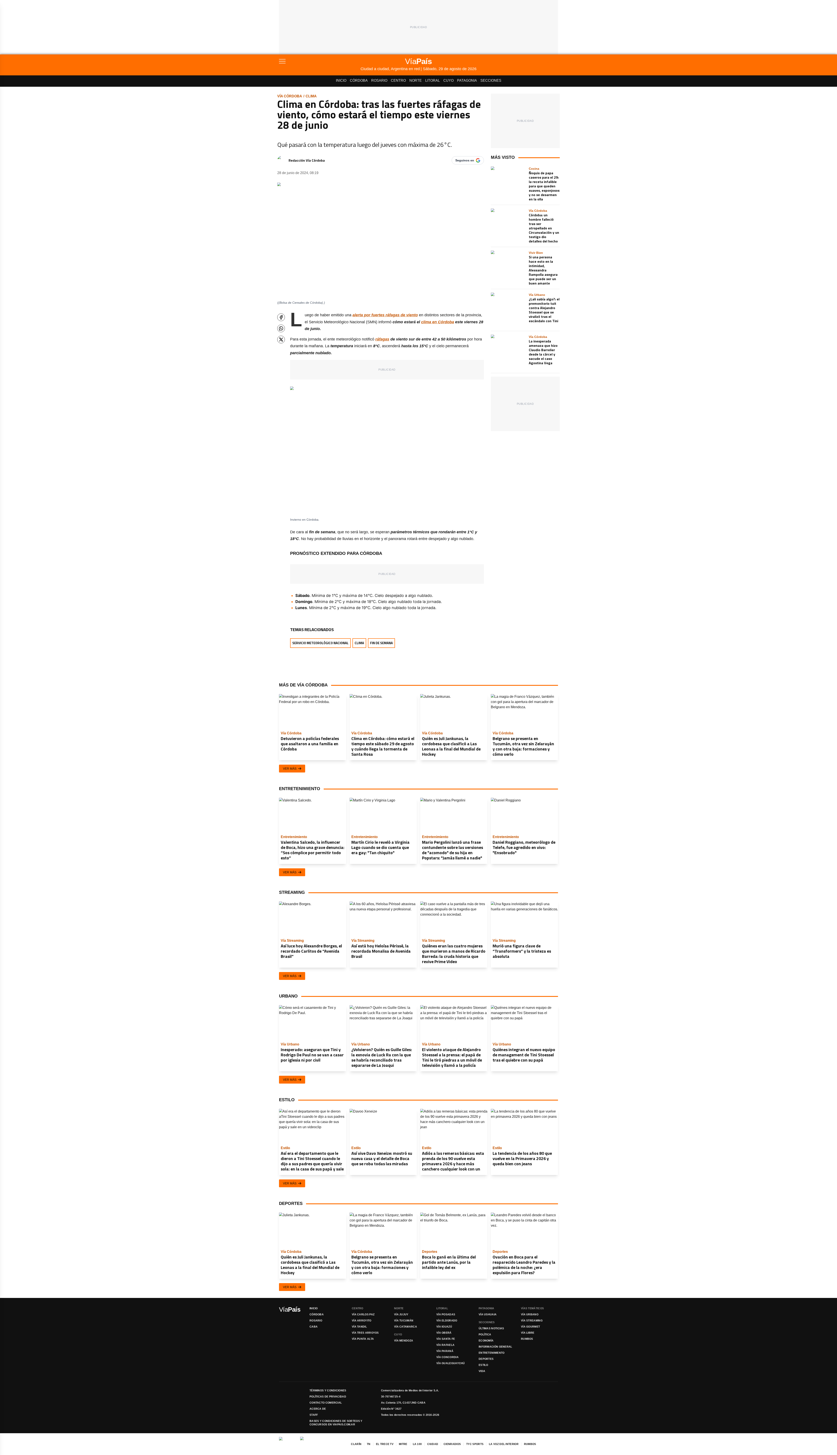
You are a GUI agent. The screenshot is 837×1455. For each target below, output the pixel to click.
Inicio (341, 80)
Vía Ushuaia (488, 1314)
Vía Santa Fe (445, 1338)
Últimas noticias (491, 1328)
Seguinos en (464, 160)
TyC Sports (474, 1444)
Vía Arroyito (361, 1320)
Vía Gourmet (530, 1326)
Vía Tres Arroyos (365, 1332)
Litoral (432, 80)
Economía (486, 1340)
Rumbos (527, 1338)
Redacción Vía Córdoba (307, 160)
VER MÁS (289, 768)
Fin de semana (381, 642)
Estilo (483, 1365)
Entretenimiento (492, 1352)
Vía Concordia (447, 1357)
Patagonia (467, 80)
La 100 (417, 1444)
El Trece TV (384, 1444)
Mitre (403, 1444)
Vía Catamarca (405, 1326)
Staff (314, 1414)
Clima (311, 96)
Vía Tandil (359, 1326)
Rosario (379, 80)
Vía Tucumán (403, 1320)
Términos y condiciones (328, 1390)
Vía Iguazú (444, 1326)
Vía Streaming (532, 1320)
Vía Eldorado (446, 1320)
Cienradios (452, 1444)
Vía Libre (527, 1332)
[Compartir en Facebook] (281, 317)
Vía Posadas (445, 1314)
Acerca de (318, 1408)
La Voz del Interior (504, 1444)
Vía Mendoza (403, 1340)
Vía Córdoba (289, 96)
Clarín (356, 1444)
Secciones (490, 80)
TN (369, 1444)
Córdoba (359, 80)
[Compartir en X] (281, 339)
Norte (415, 80)
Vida (482, 1371)
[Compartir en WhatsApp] (281, 328)
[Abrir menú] (320, 61)
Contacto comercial (326, 1402)
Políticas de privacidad (328, 1396)
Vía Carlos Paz (363, 1314)
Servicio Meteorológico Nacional (320, 642)
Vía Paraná (444, 1351)
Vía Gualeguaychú (450, 1363)
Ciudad (432, 1444)
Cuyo (448, 80)
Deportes (486, 1358)
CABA (314, 1326)
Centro (398, 80)
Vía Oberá (444, 1332)
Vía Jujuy (401, 1314)
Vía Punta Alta (363, 1338)
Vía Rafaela (445, 1345)
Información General (495, 1346)
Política (485, 1334)
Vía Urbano (529, 1314)
